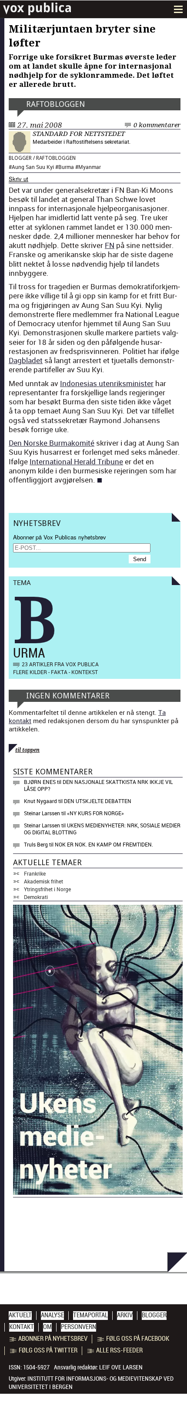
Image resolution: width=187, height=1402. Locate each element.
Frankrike (35, 873)
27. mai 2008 (39, 125)
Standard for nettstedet (79, 134)
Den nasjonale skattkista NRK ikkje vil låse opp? (98, 785)
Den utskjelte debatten (97, 800)
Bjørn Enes (40, 781)
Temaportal (90, 1315)
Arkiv (125, 1315)
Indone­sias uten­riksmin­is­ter (107, 383)
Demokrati (36, 896)
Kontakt (21, 1327)
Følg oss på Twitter (48, 1350)
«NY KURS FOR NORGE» (95, 813)
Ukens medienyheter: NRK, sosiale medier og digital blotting (102, 829)
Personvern (78, 1327)
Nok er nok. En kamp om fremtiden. (104, 844)
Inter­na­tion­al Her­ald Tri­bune (76, 461)
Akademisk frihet (43, 881)
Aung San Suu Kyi (33, 166)
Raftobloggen (55, 104)
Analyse (52, 1315)
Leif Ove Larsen (121, 1367)
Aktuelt (20, 1315)
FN (109, 245)
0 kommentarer (157, 125)
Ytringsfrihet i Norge (47, 889)
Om (47, 1327)
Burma (66, 166)
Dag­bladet (26, 360)
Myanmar (89, 166)
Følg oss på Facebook (137, 1338)
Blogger (20, 158)
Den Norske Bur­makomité (51, 443)
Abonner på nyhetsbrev (52, 1338)
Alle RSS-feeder (119, 1350)
